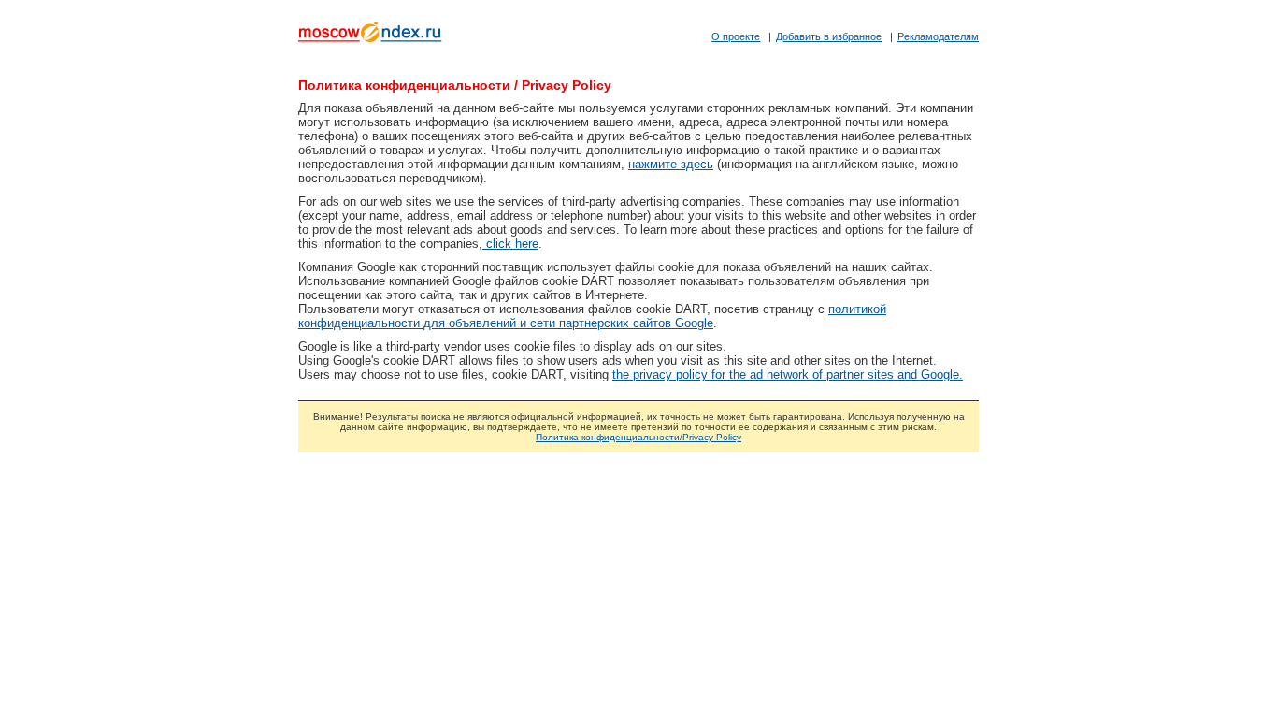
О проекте (735, 36)
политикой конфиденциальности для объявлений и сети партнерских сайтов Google (592, 316)
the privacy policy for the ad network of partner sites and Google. (787, 374)
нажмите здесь (670, 164)
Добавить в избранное (829, 36)
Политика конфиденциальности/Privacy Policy (638, 437)
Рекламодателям (938, 36)
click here (510, 244)
